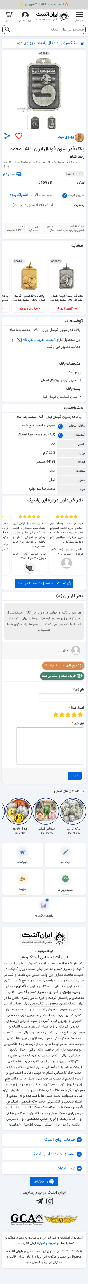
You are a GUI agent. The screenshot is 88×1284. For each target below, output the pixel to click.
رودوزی (18, 1084)
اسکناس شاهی (15, 1113)
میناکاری (49, 1084)
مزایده (22, 889)
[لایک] (18, 136)
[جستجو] (7, 30)
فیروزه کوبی (66, 1084)
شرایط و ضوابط (46, 1243)
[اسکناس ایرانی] (46, 811)
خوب (62, 714)
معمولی (74, 714)
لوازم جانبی (48, 1119)
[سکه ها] (61, 1219)
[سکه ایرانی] (73, 811)
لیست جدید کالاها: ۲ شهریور (44, 4)
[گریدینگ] (27, 1219)
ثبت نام (65, 862)
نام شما (79, 689)
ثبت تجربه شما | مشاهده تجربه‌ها (43, 583)
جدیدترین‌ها (65, 890)
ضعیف (80, 714)
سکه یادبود (32, 1107)
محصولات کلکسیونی (44, 1003)
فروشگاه (22, 862)
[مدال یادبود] (19, 811)
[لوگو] (52, 16)
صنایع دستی (63, 1032)
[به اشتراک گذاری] (7, 136)
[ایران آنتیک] (82, 43)
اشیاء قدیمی (28, 1021)
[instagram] (49, 1201)
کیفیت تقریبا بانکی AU (39, 340)
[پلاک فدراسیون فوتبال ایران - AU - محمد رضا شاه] (44, 84)
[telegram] (39, 1201)
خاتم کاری (33, 1084)
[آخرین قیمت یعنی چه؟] (64, 195)
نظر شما (79, 723)
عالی (56, 714)
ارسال (75, 776)
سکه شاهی (57, 1113)
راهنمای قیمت (44, 916)
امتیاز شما (77, 707)
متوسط (68, 714)
